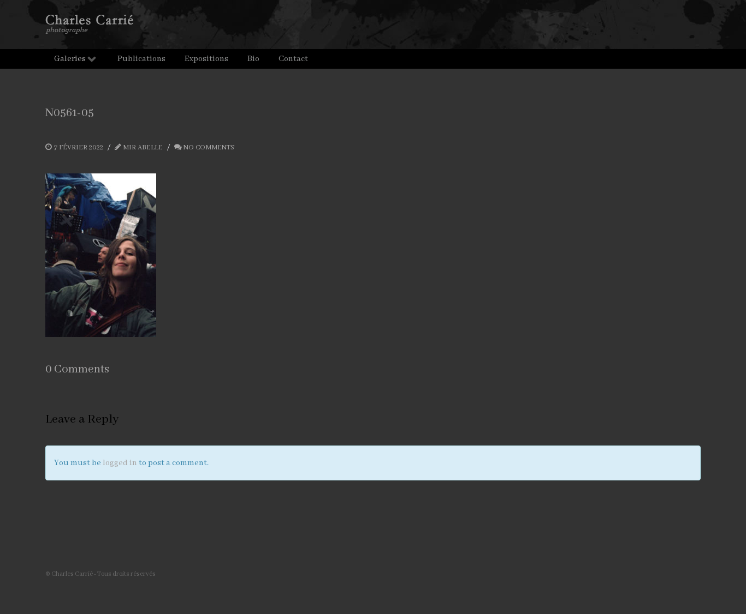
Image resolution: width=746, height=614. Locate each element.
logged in (120, 463)
